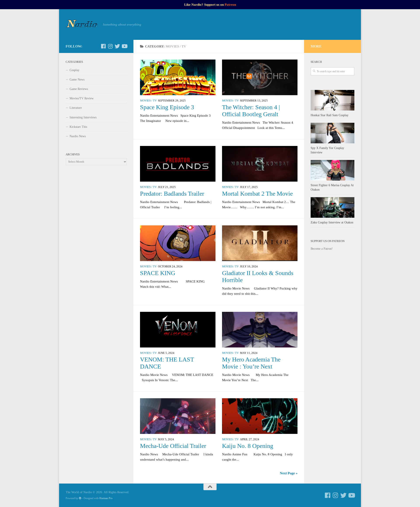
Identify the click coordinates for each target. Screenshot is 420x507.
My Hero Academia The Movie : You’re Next (251, 363)
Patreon (230, 4)
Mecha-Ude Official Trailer (173, 445)
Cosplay (74, 70)
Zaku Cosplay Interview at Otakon (332, 222)
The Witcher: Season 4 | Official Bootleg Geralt (251, 111)
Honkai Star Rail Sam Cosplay (329, 115)
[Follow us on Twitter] (117, 46)
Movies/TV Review (82, 98)
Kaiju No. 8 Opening (247, 445)
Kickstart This (78, 126)
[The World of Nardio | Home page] (82, 24)
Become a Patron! (322, 248)
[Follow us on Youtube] (124, 46)
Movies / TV (148, 100)
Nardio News (78, 136)
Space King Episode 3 (167, 107)
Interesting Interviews (83, 117)
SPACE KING (157, 273)
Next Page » (289, 473)
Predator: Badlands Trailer (172, 193)
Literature (76, 107)
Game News (77, 79)
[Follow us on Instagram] (110, 46)
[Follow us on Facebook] (103, 46)
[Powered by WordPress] (80, 498)
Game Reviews (79, 89)
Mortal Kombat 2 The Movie (257, 193)
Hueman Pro (105, 498)
